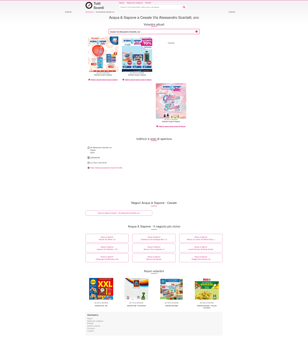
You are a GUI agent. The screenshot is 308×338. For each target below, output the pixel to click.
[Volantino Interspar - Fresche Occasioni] (207, 289)
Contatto (90, 330)
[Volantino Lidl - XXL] (101, 289)
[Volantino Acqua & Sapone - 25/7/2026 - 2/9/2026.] (171, 100)
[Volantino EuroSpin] (172, 289)
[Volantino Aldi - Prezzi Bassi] (136, 289)
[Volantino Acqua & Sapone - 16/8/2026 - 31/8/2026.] (137, 54)
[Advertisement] (72, 49)
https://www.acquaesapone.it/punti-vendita (106, 167)
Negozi (121, 2)
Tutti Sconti (99, 5)
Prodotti (148, 2)
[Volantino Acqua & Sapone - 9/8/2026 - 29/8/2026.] (103, 54)
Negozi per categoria (135, 2)
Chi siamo (91, 328)
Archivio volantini (93, 326)
